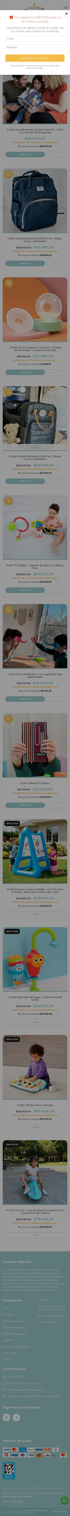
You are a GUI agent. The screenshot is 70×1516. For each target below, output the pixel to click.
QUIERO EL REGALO (35, 58)
